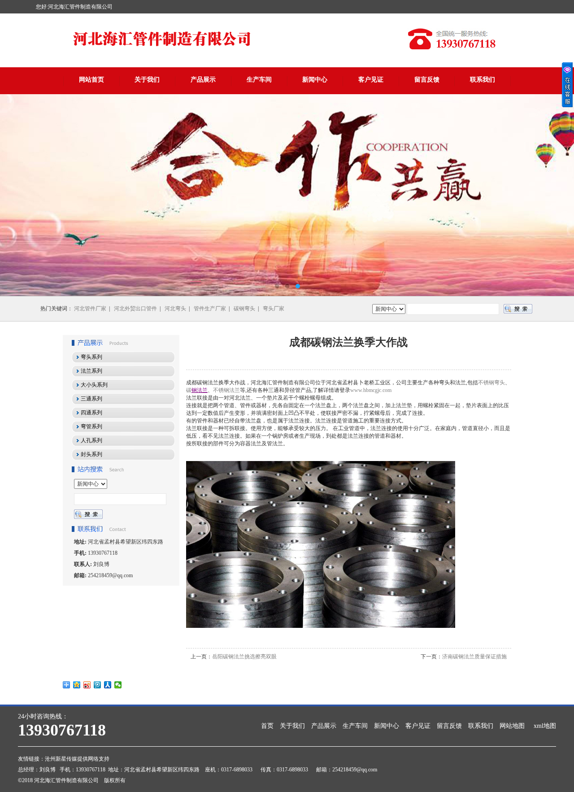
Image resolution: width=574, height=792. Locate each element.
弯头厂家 (273, 308)
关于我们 (147, 79)
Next (558, 195)
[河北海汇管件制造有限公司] (287, 195)
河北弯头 (175, 308)
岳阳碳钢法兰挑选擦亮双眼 (244, 656)
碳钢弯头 (244, 308)
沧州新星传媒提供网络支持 (77, 759)
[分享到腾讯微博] (97, 684)
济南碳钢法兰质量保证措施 (474, 656)
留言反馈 (426, 79)
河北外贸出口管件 (135, 308)
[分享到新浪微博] (87, 684)
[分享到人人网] (108, 684)
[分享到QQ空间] (77, 684)
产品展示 (203, 79)
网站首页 (91, 79)
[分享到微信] (118, 684)
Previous (15, 195)
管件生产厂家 (210, 308)
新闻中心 (314, 79)
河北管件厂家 (90, 308)
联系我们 (482, 79)
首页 (267, 725)
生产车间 (259, 79)
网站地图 (512, 725)
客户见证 (370, 79)
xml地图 (545, 725)
